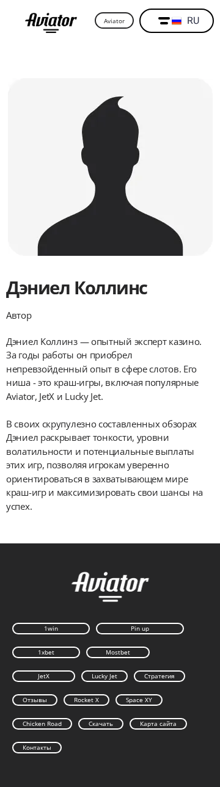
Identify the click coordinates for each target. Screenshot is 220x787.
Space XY (139, 699)
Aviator (114, 20)
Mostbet (118, 652)
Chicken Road (42, 723)
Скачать (101, 723)
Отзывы (35, 699)
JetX (44, 676)
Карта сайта (158, 723)
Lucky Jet (104, 676)
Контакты (37, 747)
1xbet (46, 652)
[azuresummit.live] (51, 21)
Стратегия (159, 676)
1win (51, 628)
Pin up (140, 628)
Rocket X (86, 699)
